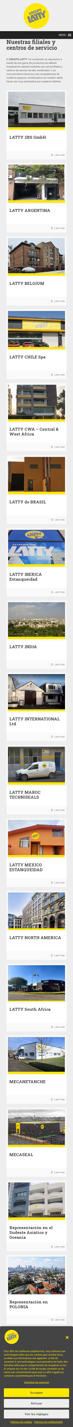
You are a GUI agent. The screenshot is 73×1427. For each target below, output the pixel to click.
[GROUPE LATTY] (36, 7)
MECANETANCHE (27, 1081)
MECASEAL (21, 1154)
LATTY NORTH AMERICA (35, 937)
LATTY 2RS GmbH (27, 137)
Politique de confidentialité (48, 1422)
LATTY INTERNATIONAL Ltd (34, 721)
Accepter (36, 1393)
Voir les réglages (36, 1414)
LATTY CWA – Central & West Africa (34, 431)
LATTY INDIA (23, 646)
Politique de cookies (21, 1422)
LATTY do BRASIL (27, 502)
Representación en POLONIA (28, 1304)
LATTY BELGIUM (26, 283)
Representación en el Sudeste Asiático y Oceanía (31, 1232)
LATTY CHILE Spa (27, 357)
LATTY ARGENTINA (29, 210)
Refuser (36, 1403)
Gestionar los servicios (36, 1382)
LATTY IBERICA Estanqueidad (25, 577)
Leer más (59, 155)
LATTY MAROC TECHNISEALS (24, 794)
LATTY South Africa (30, 1009)
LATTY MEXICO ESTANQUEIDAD (26, 867)
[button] (67, 1337)
